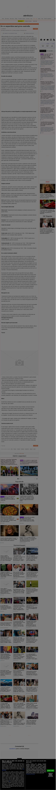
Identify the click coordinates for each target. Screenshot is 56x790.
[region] (28, 774)
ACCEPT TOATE (50, 770)
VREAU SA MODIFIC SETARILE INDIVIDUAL (50, 775)
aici (9, 781)
